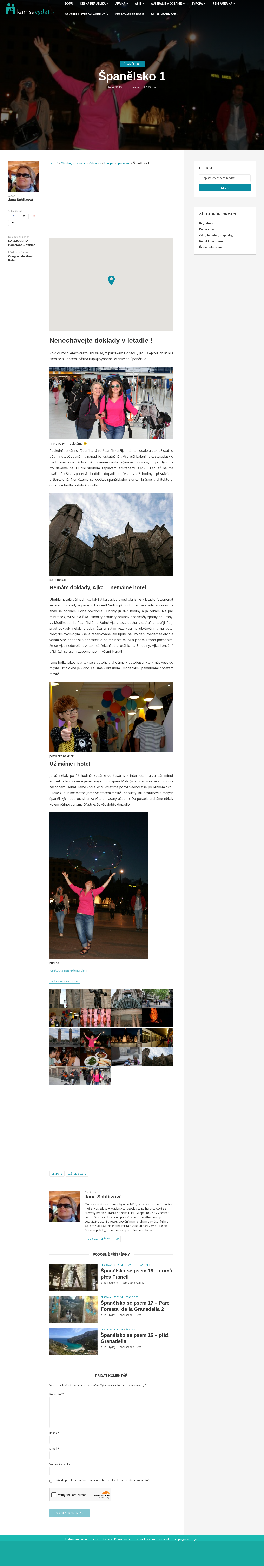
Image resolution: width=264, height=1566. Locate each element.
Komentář (57, 1394)
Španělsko (132, 64)
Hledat (225, 187)
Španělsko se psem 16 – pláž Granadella (135, 1338)
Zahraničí (95, 163)
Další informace (163, 14)
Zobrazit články (99, 1238)
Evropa (108, 163)
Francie (130, 1264)
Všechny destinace (73, 163)
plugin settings (188, 1539)
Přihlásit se (207, 229)
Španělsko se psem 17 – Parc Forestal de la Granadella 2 (135, 1306)
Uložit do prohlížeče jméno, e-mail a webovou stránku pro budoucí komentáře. (102, 1480)
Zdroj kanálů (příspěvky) (216, 235)
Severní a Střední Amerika (85, 14)
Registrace (206, 223)
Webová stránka (60, 1464)
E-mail (54, 1448)
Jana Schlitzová (20, 199)
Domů (54, 163)
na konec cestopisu (65, 981)
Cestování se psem (129, 14)
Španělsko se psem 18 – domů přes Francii (136, 1274)
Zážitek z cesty (77, 1173)
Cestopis (57, 1173)
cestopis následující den (68, 970)
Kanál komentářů (211, 241)
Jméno (54, 1432)
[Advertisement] (111, 204)
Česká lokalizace (211, 247)
